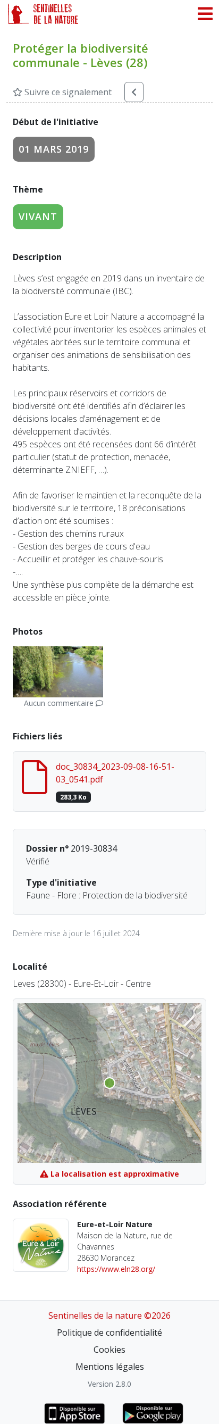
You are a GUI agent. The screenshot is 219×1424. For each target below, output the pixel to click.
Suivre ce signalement (67, 92)
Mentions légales (109, 1366)
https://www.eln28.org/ (116, 1269)
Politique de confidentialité (109, 1332)
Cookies (109, 1349)
